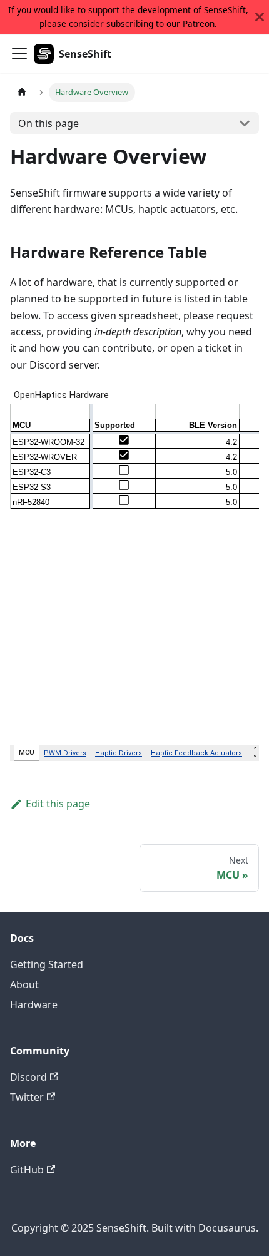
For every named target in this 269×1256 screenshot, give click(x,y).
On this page (48, 123)
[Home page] (22, 92)
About (24, 984)
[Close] (259, 17)
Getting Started (46, 964)
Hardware (34, 1004)
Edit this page (58, 803)
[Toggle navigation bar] (19, 53)
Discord (28, 1077)
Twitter (27, 1097)
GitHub (27, 1170)
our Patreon (190, 23)
